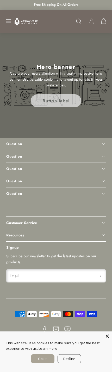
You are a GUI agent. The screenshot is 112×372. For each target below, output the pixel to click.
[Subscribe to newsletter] (101, 275)
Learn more (48, 348)
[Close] (107, 336)
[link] (91, 21)
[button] (8, 21)
